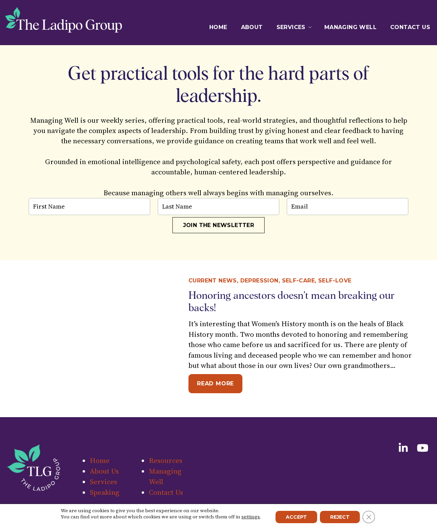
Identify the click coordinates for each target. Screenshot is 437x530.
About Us (104, 471)
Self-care (298, 280)
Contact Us (410, 27)
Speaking (291, 47)
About (252, 27)
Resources (291, 57)
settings (250, 517)
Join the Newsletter (218, 225)
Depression (259, 280)
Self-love (335, 280)
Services (291, 27)
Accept (296, 517)
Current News (212, 280)
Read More (219, 383)
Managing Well (350, 27)
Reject (340, 517)
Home (218, 27)
